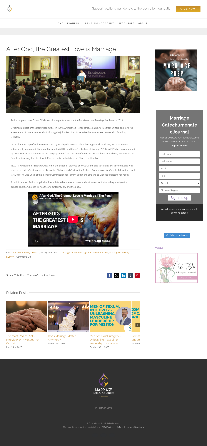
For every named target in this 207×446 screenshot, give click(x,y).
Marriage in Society (119, 252)
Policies (120, 429)
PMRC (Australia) (108, 429)
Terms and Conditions (134, 429)
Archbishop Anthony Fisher (23, 252)
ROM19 (10, 256)
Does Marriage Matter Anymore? (71, 338)
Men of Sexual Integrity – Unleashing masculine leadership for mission (117, 342)
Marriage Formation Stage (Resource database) (84, 252)
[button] (8, 326)
